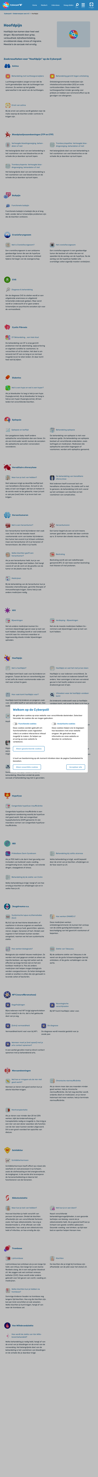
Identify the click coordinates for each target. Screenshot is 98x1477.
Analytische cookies (66, 724)
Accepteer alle (75, 767)
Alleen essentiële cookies (27, 767)
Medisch (44, 5)
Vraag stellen (68, 5)
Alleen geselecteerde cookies (29, 749)
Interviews (56, 5)
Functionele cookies (27, 724)
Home (34, 5)
